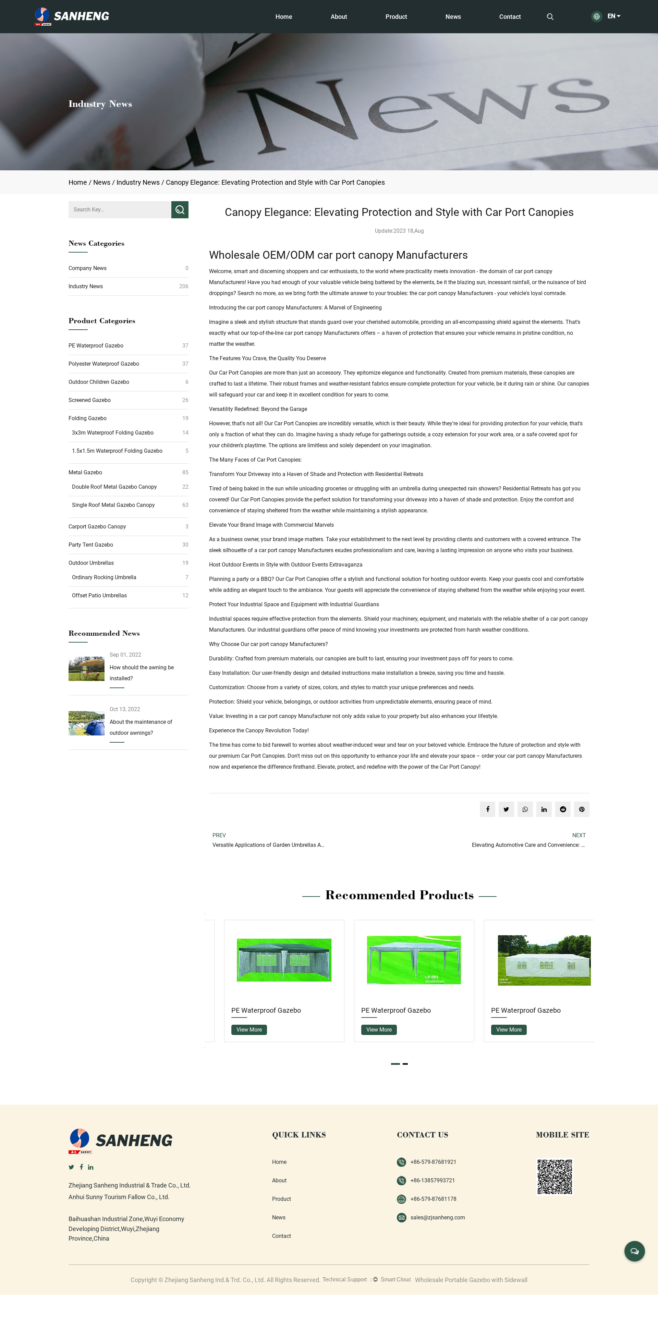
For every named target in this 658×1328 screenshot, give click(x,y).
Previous (205, 914)
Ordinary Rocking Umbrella (104, 577)
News (453, 16)
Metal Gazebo (85, 472)
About (339, 16)
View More (234, 1029)
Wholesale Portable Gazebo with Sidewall (471, 1279)
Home (284, 16)
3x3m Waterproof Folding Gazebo (113, 432)
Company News (88, 268)
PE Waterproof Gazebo (412, 32)
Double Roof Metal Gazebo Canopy (114, 487)
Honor (336, 31)
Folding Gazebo (88, 418)
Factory (338, 32)
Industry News (138, 182)
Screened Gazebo (90, 400)
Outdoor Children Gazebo (99, 382)
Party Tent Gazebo (91, 544)
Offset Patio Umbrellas (99, 595)
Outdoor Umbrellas (91, 563)
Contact (510, 16)
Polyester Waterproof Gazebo (419, 31)
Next (205, 1047)
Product (396, 16)
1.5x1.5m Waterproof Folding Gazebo (117, 451)
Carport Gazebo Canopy (97, 526)
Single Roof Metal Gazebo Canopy (113, 505)
